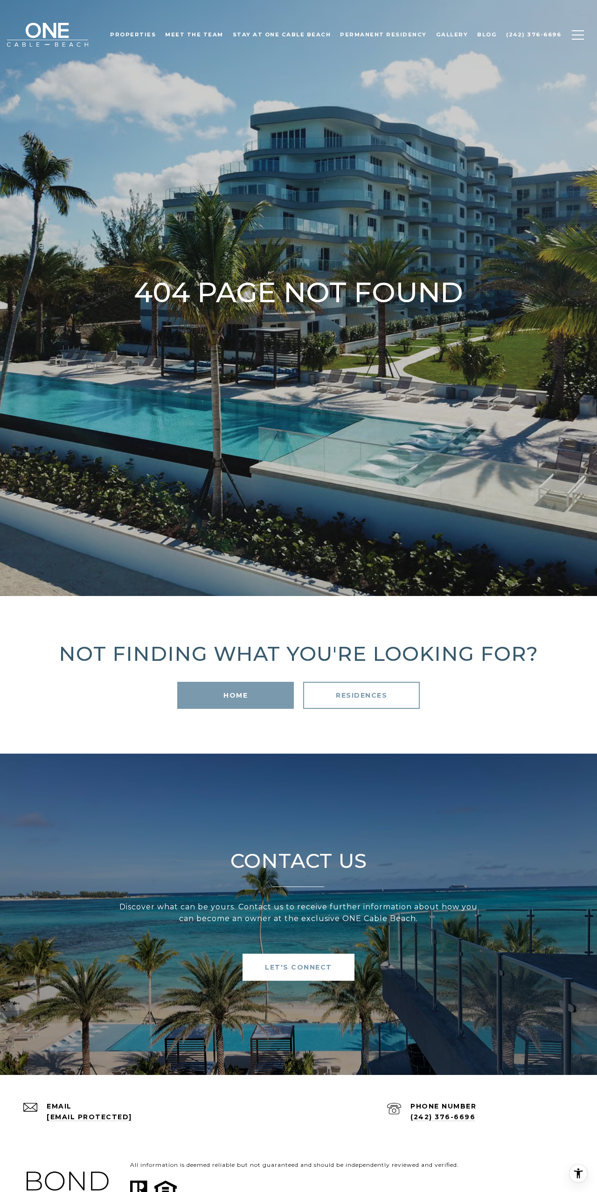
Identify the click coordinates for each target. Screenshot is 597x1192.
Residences (361, 695)
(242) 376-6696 (442, 1117)
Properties (133, 34)
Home (235, 695)
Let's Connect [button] (298, 967)
